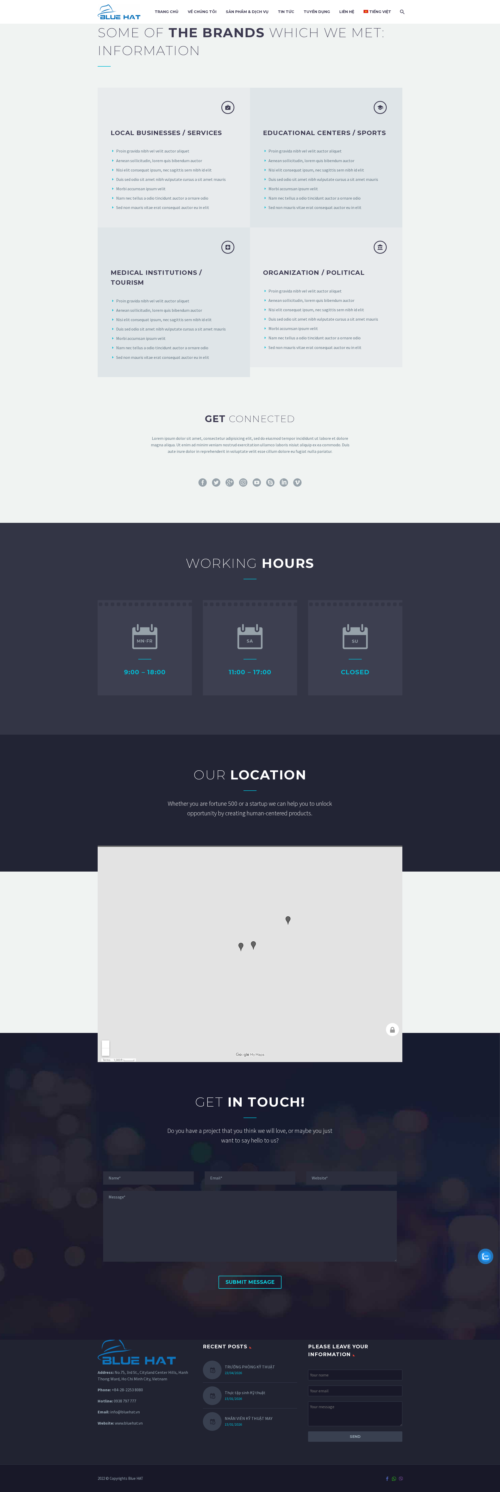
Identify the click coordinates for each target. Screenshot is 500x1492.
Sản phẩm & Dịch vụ (247, 11)
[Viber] (401, 1479)
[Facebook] (387, 1479)
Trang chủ (166, 11)
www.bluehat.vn (129, 1423)
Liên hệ (346, 11)
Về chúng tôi (202, 11)
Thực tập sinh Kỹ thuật (245, 1392)
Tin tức (286, 11)
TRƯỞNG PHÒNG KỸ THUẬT (250, 1366)
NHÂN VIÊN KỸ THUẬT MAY (248, 1418)
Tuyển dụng (317, 11)
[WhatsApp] (394, 1479)
